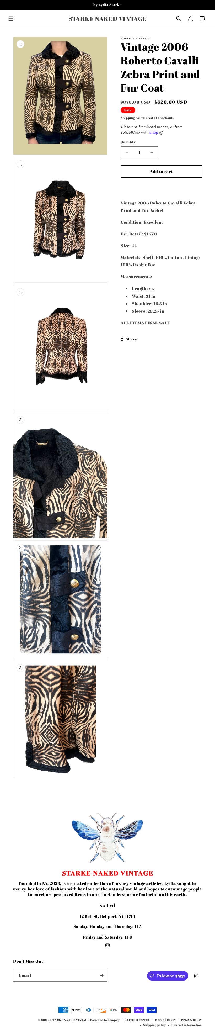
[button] (11, 18)
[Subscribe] (101, 975)
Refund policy (165, 1019)
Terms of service (137, 1019)
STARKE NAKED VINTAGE (69, 1020)
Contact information (186, 1025)
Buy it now (161, 186)
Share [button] (131, 338)
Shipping (128, 117)
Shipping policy (154, 1025)
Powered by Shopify (105, 1020)
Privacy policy (191, 1019)
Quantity (128, 142)
